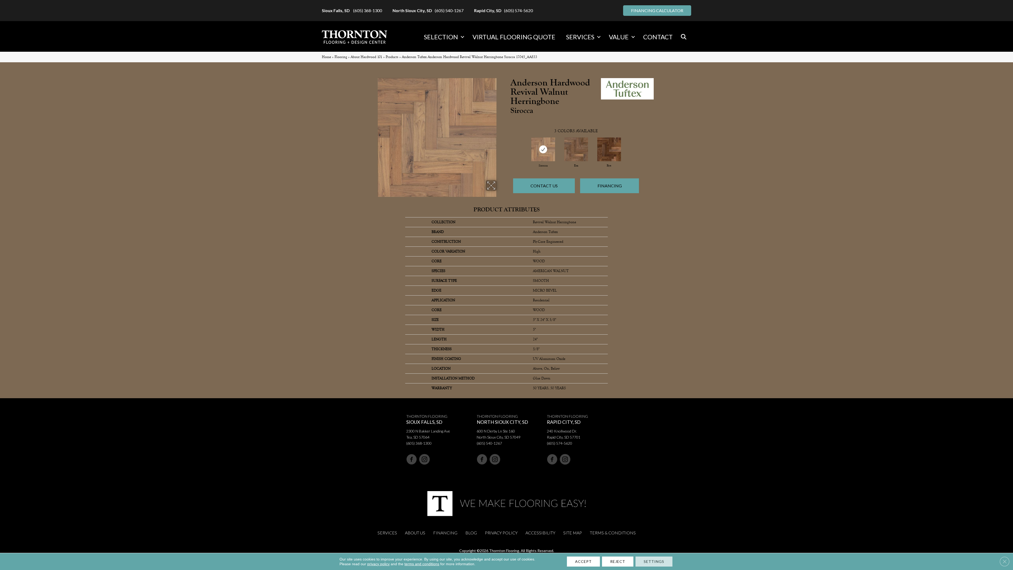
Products (392, 57)
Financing (610, 185)
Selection (441, 37)
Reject (617, 561)
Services (580, 37)
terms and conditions (421, 564)
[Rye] (609, 149)
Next (644, 145)
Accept (583, 561)
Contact (658, 37)
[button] (462, 37)
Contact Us (544, 185)
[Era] (576, 149)
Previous (508, 145)
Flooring (341, 57)
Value (619, 37)
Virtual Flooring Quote (513, 37)
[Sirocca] (543, 149)
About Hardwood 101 (366, 57)
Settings (654, 561)
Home (326, 57)
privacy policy (378, 564)
